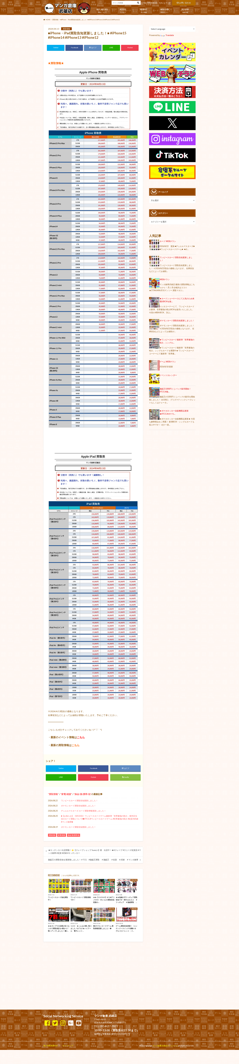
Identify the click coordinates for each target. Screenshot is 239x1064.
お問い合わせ (185, 3)
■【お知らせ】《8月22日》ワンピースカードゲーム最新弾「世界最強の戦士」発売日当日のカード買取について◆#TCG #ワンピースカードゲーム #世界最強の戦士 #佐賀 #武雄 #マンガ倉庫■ (99, 819)
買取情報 (53, 794)
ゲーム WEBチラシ (167, 361)
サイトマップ (165, 3)
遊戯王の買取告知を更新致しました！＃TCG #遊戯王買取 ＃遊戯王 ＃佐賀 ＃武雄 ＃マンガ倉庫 (94, 860)
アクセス (123, 10)
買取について (102, 10)
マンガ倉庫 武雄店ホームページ (165, 1046)
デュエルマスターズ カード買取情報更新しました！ (83, 811)
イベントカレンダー (168, 375)
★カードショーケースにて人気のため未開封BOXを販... (176, 300)
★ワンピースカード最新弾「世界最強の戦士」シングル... (176, 341)
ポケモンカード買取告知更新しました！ (78, 805)
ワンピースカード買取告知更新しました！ (79, 800)
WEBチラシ (164, 10)
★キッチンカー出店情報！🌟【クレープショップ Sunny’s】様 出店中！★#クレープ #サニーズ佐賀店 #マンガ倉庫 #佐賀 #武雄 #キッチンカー (94, 851)
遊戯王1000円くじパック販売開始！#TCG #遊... (175, 390)
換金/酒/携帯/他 (82, 794)
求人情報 (143, 10)
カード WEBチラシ (167, 241)
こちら (81, 737)
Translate (169, 35)
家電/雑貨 (66, 794)
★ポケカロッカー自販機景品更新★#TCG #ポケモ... (174, 412)
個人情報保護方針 (150, 3)
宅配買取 (185, 10)
